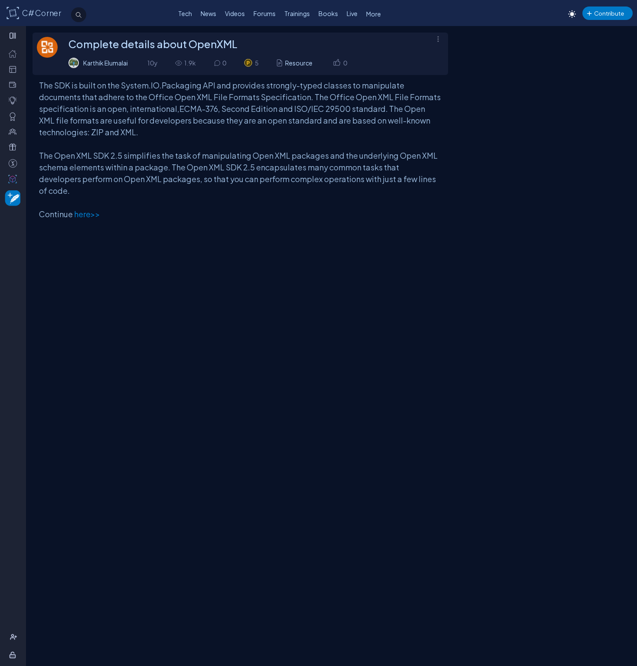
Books (328, 13)
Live (352, 13)
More (373, 14)
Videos (235, 13)
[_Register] (14, 637)
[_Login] (14, 655)
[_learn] (14, 100)
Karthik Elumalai (105, 63)
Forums (265, 13)
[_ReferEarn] (14, 147)
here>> (87, 214)
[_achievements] (14, 116)
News (208, 13)
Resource (298, 63)
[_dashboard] (14, 69)
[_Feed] (14, 53)
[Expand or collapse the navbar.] (13, 35)
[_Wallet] (14, 84)
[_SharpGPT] (14, 179)
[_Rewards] (14, 163)
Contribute (609, 13)
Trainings (297, 13)
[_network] (14, 131)
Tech (185, 13)
